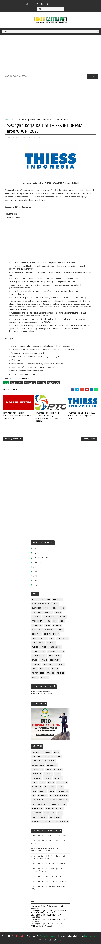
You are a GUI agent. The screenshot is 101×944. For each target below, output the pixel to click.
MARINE (42, 791)
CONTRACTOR (49, 761)
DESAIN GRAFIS (58, 608)
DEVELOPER (37, 612)
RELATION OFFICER (56, 651)
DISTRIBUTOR (37, 769)
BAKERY (48, 752)
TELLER (55, 669)
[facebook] (32, 4)
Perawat (36, 651)
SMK (35, 576)
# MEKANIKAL (30, 383)
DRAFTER (48, 612)
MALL (34, 791)
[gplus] (42, 4)
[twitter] (37, 4)
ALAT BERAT (45, 599)
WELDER (44, 677)
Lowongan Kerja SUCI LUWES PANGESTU (49, 881)
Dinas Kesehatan (53, 769)
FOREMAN (62, 617)
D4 (34, 553)
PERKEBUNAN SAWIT (54, 808)
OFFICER (59, 630)
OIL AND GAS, (39, 137)
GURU (48, 621)
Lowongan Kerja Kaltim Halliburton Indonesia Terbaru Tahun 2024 (17, 415)
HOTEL (42, 782)
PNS (52, 638)
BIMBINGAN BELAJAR (52, 756)
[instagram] (27, 4)
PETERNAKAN (49, 813)
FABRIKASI (36, 778)
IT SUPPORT (37, 625)
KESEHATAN (62, 782)
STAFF (34, 669)
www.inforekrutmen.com (41, 693)
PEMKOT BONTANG (39, 800)
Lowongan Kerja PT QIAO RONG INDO (48, 864)
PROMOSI (51, 643)
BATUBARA (36, 756)
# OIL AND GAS (53, 383)
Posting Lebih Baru (13, 438)
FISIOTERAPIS (48, 617)
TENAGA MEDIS (38, 673)
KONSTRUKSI (49, 787)
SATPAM (43, 660)
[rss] (63, 3)
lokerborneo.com (91, 936)
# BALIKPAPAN (16, 383)
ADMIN (34, 599)
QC (44, 651)
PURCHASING (55, 647)
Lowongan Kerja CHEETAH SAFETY (46, 876)
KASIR (47, 625)
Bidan (55, 604)
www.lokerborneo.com (40, 691)
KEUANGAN (36, 787)
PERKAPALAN (37, 808)
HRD (55, 621)
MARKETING (37, 630)
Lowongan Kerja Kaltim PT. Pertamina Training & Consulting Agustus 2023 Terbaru (47, 417)
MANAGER (57, 625)
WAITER (35, 677)
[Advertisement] (50, 55)
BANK (56, 752)
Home (7, 120)
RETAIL (34, 817)
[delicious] (73, 3)
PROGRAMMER (38, 643)
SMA (35, 571)
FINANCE (58, 778)
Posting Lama (89, 438)
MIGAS (51, 791)
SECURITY (36, 664)
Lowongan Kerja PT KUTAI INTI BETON (48, 919)
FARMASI (47, 778)
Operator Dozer (39, 638)
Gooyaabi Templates (48, 936)
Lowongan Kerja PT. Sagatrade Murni (48, 836)
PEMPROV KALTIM (39, 804)
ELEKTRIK (36, 617)
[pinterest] (48, 4)
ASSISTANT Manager (40, 604)
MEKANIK (48, 630)
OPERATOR (36, 634)
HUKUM (51, 782)
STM (35, 585)
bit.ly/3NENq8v (23, 378)
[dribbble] (58, 3)
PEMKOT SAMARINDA (58, 800)
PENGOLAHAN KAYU (57, 804)
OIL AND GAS (16, 120)
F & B (57, 774)
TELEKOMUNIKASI (61, 821)
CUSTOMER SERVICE (40, 608)
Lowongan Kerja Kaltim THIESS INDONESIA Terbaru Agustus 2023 (81, 415)
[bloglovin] (53, 3)
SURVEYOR (44, 669)
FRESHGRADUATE (41, 558)
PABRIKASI (42, 795)
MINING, (30, 137)
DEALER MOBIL (38, 765)
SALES (34, 660)
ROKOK (44, 817)
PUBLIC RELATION (39, 647)
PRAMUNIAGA (62, 638)
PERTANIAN (36, 813)
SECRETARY (54, 660)
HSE (61, 621)
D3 (34, 548)
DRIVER (58, 612)
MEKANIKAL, (22, 137)
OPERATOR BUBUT (51, 634)
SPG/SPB (60, 664)
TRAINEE (50, 673)
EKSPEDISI (36, 774)
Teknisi (60, 673)
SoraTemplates (18, 936)
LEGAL (60, 787)
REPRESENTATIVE (39, 656)
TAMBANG (46, 821)
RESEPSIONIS (55, 656)
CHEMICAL (36, 761)
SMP (35, 581)
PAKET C (37, 562)
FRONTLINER (37, 621)
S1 (34, 567)
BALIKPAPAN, (12, 137)
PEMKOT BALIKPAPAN (59, 795)
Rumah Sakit (55, 817)
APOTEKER (57, 599)
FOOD (34, 782)
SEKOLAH (36, 821)
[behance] (68, 3)
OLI (33, 795)
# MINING (41, 383)
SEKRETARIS (48, 664)
